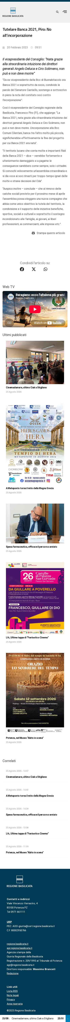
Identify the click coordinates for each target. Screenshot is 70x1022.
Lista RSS (12, 991)
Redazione (13, 973)
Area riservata (15, 1003)
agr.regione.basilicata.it (19, 948)
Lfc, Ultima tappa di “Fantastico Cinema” (27, 637)
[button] (64, 11)
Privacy (11, 999)
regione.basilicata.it (17, 943)
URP (9, 921)
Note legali (13, 995)
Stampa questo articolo (51, 233)
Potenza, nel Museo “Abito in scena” (25, 738)
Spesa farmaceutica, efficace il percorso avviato (31, 546)
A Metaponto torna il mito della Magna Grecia (30, 488)
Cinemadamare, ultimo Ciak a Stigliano (26, 387)
